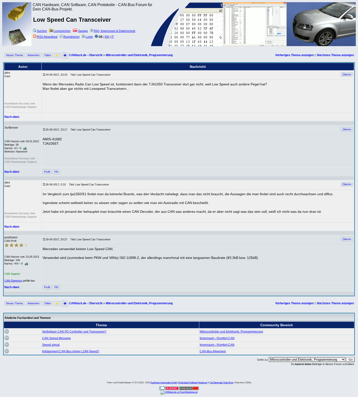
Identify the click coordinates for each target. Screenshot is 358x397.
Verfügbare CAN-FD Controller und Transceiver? (74, 331)
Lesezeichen (62, 31)
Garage (83, 31)
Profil (47, 171)
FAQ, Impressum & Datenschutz (114, 31)
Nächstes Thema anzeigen (335, 55)
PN (56, 171)
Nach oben (11, 117)
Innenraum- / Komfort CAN (217, 338)
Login (89, 37)
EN (107, 37)
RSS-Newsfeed (47, 37)
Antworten (33, 55)
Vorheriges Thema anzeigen (294, 55)
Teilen (47, 55)
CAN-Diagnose (13, 280)
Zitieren (346, 74)
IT (112, 37)
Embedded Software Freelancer (192, 382)
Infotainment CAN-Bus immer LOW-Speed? (70, 351)
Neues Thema (14, 55)
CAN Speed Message (56, 338)
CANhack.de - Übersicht (86, 55)
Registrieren (71, 37)
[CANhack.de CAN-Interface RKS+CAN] (17, 21)
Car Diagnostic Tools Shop (221, 382)
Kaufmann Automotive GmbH (164, 382)
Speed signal (51, 344)
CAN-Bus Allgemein (213, 351)
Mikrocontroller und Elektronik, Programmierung (139, 55)
